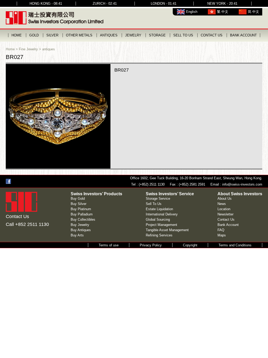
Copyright (190, 245)
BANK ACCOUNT (243, 35)
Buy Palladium (82, 214)
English (191, 12)
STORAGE (157, 35)
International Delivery (162, 214)
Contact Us (225, 219)
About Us (224, 198)
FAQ (220, 230)
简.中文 (253, 12)
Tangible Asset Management (167, 230)
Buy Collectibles (83, 219)
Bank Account (228, 225)
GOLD (34, 35)
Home (10, 49)
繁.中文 (222, 12)
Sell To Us (153, 204)
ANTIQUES (109, 35)
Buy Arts (77, 235)
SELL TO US (183, 35)
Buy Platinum (81, 209)
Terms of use (109, 245)
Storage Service (158, 198)
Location (223, 209)
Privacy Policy (151, 245)
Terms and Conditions (235, 245)
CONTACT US (211, 35)
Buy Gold (78, 198)
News (221, 204)
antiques (48, 49)
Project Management (161, 225)
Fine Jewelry (28, 49)
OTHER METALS (79, 35)
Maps (221, 235)
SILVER (52, 35)
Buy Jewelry (80, 225)
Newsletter (225, 214)
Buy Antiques (81, 230)
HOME (17, 35)
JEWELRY (133, 35)
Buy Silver (78, 204)
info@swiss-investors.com (242, 184)
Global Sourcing (158, 219)
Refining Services (159, 235)
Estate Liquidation (159, 209)
